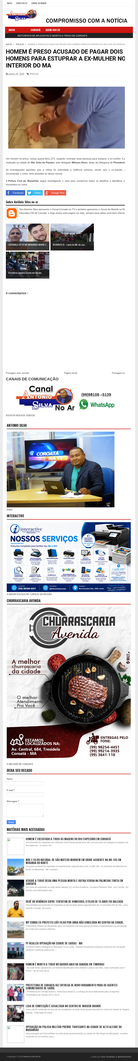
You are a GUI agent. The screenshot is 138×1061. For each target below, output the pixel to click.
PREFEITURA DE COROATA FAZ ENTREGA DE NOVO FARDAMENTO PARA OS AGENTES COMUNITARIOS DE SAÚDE (71, 986)
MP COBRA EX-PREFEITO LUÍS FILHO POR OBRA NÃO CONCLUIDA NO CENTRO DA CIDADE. (75, 922)
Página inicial (70, 373)
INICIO (9, 3)
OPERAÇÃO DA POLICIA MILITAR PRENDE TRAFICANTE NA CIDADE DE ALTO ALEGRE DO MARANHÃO (74, 1028)
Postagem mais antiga (123, 373)
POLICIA (34, 74)
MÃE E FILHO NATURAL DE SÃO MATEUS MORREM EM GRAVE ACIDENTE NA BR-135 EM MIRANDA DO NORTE (73, 861)
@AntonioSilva (124, 1057)
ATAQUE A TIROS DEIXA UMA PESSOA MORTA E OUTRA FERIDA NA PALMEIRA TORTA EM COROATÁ (74, 882)
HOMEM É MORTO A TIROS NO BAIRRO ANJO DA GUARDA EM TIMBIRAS (65, 964)
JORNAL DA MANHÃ (38, 3)
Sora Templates (108, 1057)
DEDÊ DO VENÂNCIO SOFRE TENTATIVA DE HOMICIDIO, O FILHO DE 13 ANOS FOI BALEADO (74, 902)
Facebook (18, 192)
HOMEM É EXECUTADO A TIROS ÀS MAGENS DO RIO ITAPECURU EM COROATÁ (68, 839)
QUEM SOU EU (21, 3)
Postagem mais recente (17, 373)
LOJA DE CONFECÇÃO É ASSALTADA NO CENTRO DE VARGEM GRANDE (63, 1006)
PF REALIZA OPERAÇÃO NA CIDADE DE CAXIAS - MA (54, 943)
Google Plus (57, 192)
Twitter (37, 192)
